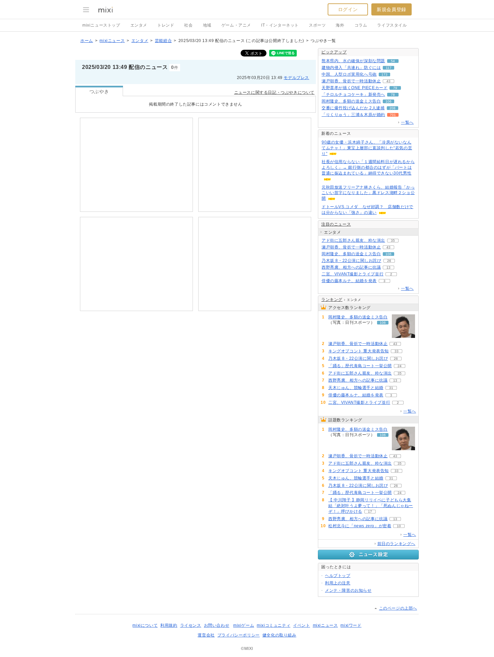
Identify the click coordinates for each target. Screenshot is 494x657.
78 (393, 94)
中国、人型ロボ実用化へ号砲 (349, 74)
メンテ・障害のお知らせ (348, 590)
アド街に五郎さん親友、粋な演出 (353, 240)
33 (397, 351)
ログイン (348, 9)
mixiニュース (112, 40)
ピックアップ (334, 52)
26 (389, 261)
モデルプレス (296, 77)
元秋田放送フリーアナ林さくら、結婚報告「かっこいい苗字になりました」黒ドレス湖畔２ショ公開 (368, 193)
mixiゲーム (243, 625)
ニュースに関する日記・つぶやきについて (274, 92)
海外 (340, 25)
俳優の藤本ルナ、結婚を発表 (349, 280)
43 (388, 81)
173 (384, 74)
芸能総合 (163, 40)
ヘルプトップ (338, 575)
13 (388, 267)
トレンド (165, 25)
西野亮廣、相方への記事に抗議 (351, 267)
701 (393, 115)
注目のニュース (336, 224)
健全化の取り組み (279, 635)
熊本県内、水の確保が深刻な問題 (353, 61)
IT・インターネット (280, 25)
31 (391, 388)
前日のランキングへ (396, 543)
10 (399, 526)
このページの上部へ (398, 608)
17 (370, 511)
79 (395, 88)
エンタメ (138, 25)
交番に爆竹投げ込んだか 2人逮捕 (353, 108)
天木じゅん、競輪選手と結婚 (355, 387)
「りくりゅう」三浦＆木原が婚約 (353, 114)
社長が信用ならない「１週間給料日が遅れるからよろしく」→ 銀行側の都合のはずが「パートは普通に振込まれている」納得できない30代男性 (368, 167)
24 (400, 366)
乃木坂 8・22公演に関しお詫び (351, 260)
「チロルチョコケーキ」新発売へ (353, 94)
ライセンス (190, 625)
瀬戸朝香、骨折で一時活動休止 (351, 81)
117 (389, 68)
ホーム (86, 40)
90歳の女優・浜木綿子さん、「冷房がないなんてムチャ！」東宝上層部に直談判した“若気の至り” (367, 148)
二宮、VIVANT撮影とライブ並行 (352, 274)
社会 (188, 25)
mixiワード (350, 625)
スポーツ (317, 25)
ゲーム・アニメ (236, 25)
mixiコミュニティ (273, 625)
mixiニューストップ (101, 25)
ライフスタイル (392, 25)
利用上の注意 (338, 583)
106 (388, 101)
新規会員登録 (391, 9)
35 (393, 240)
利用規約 (168, 625)
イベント (301, 625)
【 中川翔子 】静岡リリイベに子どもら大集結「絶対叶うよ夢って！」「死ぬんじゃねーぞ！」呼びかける (370, 506)
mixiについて (145, 625)
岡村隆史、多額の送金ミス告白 (351, 101)
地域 (207, 25)
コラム (361, 25)
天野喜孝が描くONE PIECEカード (354, 87)
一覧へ (407, 122)
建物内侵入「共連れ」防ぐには (351, 67)
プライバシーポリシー (238, 635)
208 (392, 108)
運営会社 (206, 635)
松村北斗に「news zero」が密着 (359, 526)
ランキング (331, 299)
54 (393, 61)
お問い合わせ (217, 625)
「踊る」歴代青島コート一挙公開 (360, 365)
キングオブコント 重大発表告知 (358, 351)
